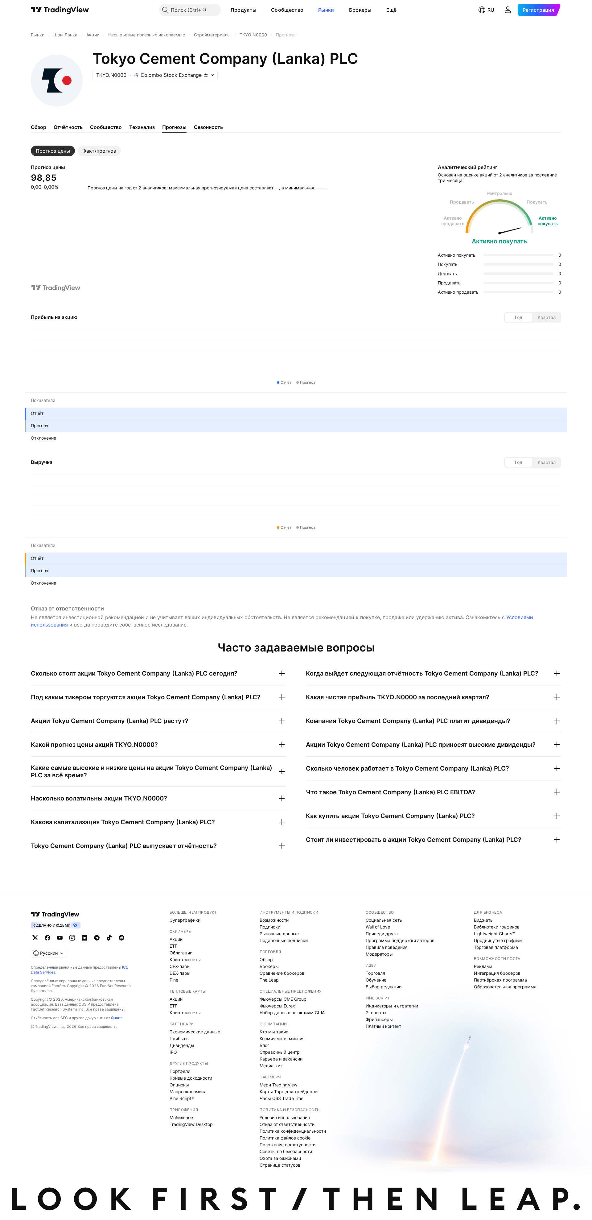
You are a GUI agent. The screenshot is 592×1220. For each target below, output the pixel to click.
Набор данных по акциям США (292, 1012)
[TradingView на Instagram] (72, 937)
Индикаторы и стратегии (392, 1005)
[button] (261, 10)
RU (490, 10)
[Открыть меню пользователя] (508, 10)
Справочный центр (280, 1052)
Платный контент (383, 1026)
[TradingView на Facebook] (47, 937)
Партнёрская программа (500, 979)
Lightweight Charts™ (494, 933)
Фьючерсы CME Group (283, 999)
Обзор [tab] (38, 127)
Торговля (375, 973)
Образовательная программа (505, 986)
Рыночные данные (279, 933)
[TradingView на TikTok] (109, 937)
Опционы (179, 1084)
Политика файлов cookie (285, 1137)
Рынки (326, 10)
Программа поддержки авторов (400, 940)
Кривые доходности (191, 1078)
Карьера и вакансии (281, 1058)
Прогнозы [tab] (174, 127)
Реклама (483, 966)
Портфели (180, 1071)
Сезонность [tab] (208, 127)
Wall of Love (378, 926)
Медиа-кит (271, 1065)
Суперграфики (185, 920)
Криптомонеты (185, 959)
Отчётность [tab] (68, 127)
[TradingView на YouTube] (60, 937)
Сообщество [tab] (106, 127)
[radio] (518, 317)
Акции (176, 939)
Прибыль (179, 1038)
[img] (205, 75)
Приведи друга (382, 933)
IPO (173, 1052)
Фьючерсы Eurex (277, 1005)
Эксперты (376, 1012)
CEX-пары (180, 966)
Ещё (391, 10)
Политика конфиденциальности (293, 1131)
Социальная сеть (384, 920)
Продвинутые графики (498, 940)
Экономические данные (195, 1031)
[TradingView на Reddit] (121, 937)
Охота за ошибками (280, 1158)
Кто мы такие (274, 1031)
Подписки (270, 926)
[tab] (53, 151)
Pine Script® (182, 1098)
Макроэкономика (188, 1091)
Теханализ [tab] (142, 127)
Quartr (116, 1017)
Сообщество (287, 10)
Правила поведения (387, 947)
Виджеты (484, 920)
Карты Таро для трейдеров (288, 1091)
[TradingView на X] (35, 937)
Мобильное (181, 1117)
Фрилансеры (379, 1019)
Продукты (243, 10)
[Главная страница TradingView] (60, 10)
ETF (173, 946)
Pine (174, 979)
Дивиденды (182, 1045)
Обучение (376, 979)
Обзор (266, 959)
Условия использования (285, 1117)
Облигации (181, 952)
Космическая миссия (282, 1038)
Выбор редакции (383, 986)
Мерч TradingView (278, 1084)
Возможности (274, 920)
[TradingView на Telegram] (96, 937)
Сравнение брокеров (282, 973)
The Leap (269, 979)
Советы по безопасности (286, 1151)
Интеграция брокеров (497, 973)
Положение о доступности (287, 1144)
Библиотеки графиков (497, 926)
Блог (264, 1045)
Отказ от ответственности (287, 1124)
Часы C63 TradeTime (281, 1098)
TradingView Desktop (191, 1124)
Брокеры (360, 10)
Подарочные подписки (284, 940)
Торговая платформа (496, 947)
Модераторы (379, 954)
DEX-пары (180, 973)
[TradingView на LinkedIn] (84, 937)
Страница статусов (280, 1165)
